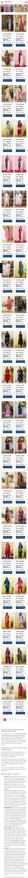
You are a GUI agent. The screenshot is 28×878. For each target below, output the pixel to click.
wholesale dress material (18, 842)
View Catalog (7, 45)
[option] (14, 8)
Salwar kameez (7, 807)
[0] (26, 2)
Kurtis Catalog (14, 792)
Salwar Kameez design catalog (18, 821)
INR (22, 2)
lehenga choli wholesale (19, 854)
